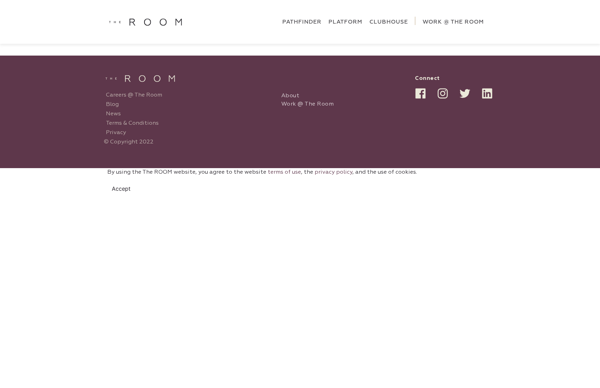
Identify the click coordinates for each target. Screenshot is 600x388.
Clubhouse (388, 21)
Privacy (116, 132)
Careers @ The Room (134, 95)
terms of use (284, 172)
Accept (121, 188)
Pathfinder (302, 21)
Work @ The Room (307, 104)
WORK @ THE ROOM (453, 21)
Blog (112, 104)
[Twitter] (464, 93)
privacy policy (333, 172)
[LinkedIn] (487, 93)
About (290, 96)
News (113, 114)
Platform (345, 21)
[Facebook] (420, 93)
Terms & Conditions (132, 123)
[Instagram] (442, 93)
